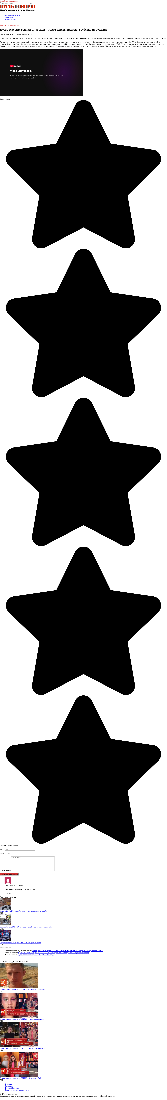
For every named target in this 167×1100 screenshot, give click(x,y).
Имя (2, 849)
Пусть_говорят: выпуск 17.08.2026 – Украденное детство (22, 1019)
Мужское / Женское (10, 19)
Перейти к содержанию (9, 1)
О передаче (9, 1086)
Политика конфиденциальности (17, 1090)
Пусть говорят (9, 17)
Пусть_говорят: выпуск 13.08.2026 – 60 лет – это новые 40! (23, 1048)
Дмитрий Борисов (12, 1088)
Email (3, 853)
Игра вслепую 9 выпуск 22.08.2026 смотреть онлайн (20, 943)
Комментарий (5, 870)
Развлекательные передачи (12, 15)
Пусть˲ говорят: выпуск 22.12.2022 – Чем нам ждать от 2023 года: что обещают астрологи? (67, 951)
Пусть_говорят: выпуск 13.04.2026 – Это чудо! (36, 955)
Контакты (8, 1084)
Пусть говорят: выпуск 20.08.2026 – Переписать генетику (22, 989)
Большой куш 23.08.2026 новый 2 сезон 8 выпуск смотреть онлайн (26, 927)
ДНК (6, 21)
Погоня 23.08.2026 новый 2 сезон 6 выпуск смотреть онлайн (23, 911)
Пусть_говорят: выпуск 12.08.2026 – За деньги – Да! (20, 1078)
